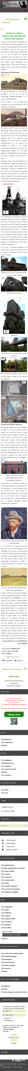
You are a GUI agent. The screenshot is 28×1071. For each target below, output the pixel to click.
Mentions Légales (11, 849)
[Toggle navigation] (24, 10)
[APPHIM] (14, 4)
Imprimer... (19, 660)
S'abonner (7, 1018)
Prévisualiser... (9, 660)
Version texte (10, 846)
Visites (14, 800)
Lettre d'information (14, 1000)
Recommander (11, 843)
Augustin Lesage (7, 931)
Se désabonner (8, 1020)
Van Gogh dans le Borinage (11, 21)
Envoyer (14, 1043)
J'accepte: (6, 1031)
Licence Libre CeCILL (18, 1067)
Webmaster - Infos (14, 833)
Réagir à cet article (14, 676)
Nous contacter (11, 840)
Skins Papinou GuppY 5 (6, 1067)
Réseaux (14, 1052)
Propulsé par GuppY (5, 1064)
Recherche (14, 819)
